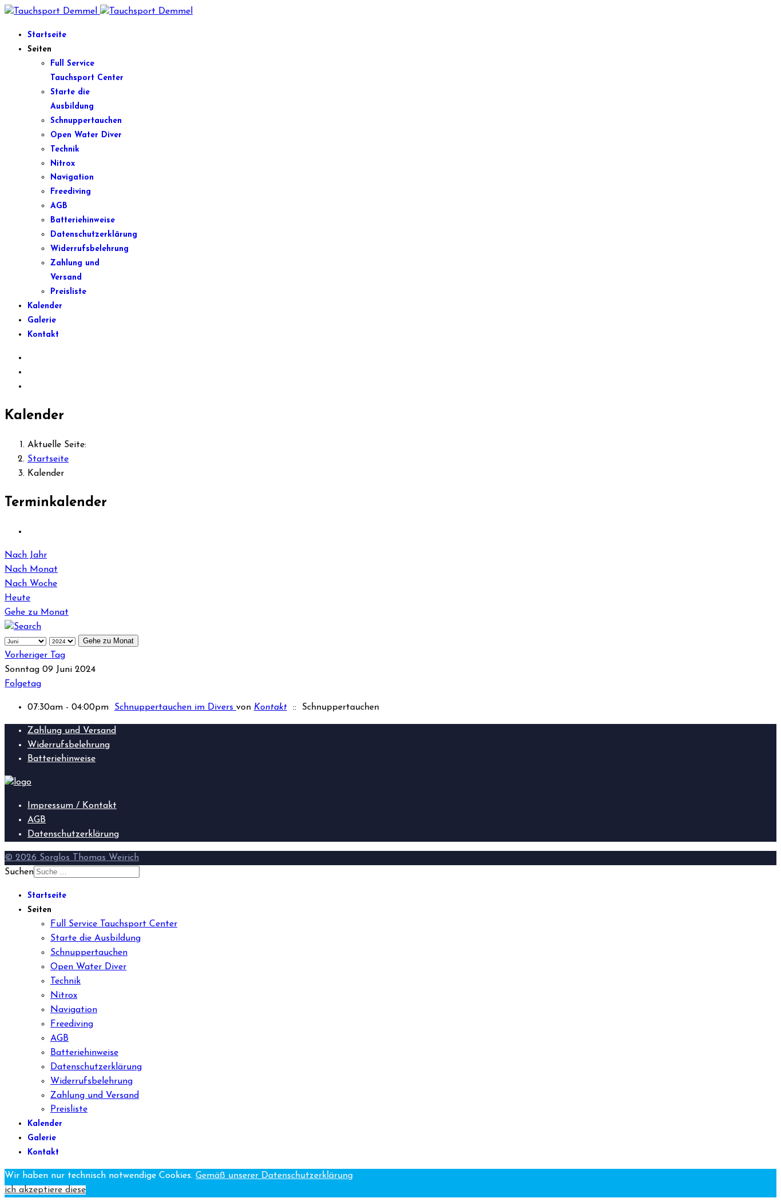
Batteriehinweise (82, 220)
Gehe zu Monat (37, 612)
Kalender (44, 306)
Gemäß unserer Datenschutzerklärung (274, 1175)
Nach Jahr (26, 555)
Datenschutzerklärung (93, 234)
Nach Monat (31, 569)
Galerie (41, 320)
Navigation (72, 177)
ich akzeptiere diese (45, 1190)
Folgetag (23, 683)
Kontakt (43, 335)
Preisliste (68, 292)
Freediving (70, 192)
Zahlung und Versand (71, 730)
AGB (58, 206)
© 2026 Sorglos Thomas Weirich (72, 857)
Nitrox (62, 164)
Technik (64, 149)
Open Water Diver (86, 135)
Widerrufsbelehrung (89, 249)
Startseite (46, 35)
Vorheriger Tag (35, 655)
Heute (17, 598)
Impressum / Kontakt (72, 805)
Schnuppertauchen (86, 121)
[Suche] (23, 626)
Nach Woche (31, 583)
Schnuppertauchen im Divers (175, 707)
